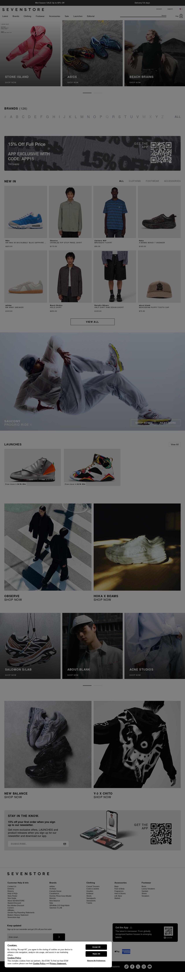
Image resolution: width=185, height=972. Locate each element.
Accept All (96, 947)
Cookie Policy (39, 963)
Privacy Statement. (58, 963)
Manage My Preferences (96, 960)
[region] (58, 954)
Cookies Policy (14, 958)
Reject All (96, 954)
